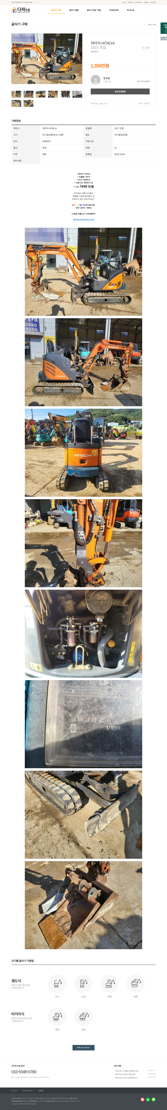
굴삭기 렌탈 (74, 10)
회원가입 (130, 2)
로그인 (124, 2)
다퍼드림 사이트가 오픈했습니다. (126, 1077)
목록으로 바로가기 (83, 1047)
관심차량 (153, 2)
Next (78, 58)
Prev (14, 58)
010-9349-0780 (23, 1071)
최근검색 (146, 2)
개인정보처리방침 (27, 1090)
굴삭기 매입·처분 (94, 10)
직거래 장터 (114, 10)
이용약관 (40, 1090)
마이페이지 (138, 2)
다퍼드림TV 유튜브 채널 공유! (125, 1074)
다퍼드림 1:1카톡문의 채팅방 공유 (126, 1071)
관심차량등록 (120, 91)
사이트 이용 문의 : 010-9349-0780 (21, 2)
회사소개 (130, 10)
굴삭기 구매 (56, 10)
